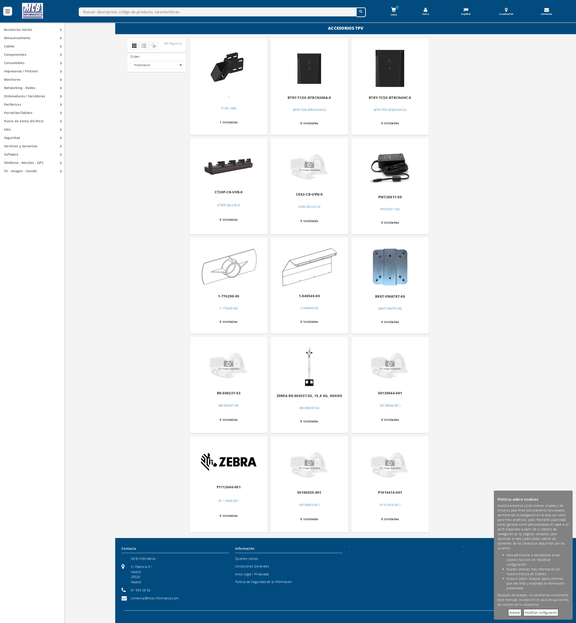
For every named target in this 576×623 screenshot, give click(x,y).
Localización (506, 14)
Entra (425, 14)
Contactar (547, 14)
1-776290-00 (227, 296)
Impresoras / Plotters (21, 71)
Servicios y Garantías (21, 146)
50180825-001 (306, 492)
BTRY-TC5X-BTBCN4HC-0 (383, 98)
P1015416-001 (384, 492)
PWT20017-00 (384, 197)
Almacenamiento (17, 38)
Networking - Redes (19, 88)
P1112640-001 (227, 487)
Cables (9, 46)
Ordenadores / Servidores (24, 96)
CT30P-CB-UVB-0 (227, 192)
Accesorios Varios (18, 29)
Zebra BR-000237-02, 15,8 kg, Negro (306, 396)
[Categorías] (7, 11)
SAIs (7, 129)
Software (11, 154)
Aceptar (514, 612)
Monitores (12, 79)
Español (465, 14)
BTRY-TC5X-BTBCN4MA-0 (305, 98)
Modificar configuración (541, 612)
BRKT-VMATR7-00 (384, 296)
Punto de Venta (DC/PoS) (23, 121)
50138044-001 (384, 393)
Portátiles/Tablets (18, 113)
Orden (135, 56)
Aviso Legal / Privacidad (252, 574)
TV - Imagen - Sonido (20, 171)
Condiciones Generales (252, 566)
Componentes (15, 54)
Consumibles (14, 63)
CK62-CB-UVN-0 (305, 194)
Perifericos (12, 104)
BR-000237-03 (227, 393)
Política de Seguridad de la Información (263, 582)
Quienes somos (246, 558)
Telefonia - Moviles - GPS (23, 163)
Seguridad (12, 138)
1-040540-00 (305, 295)
